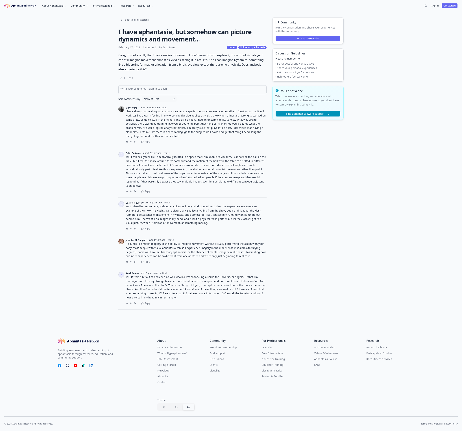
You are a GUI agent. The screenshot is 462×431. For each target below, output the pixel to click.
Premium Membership (223, 347)
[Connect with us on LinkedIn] (91, 365)
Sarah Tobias (132, 273)
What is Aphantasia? (169, 347)
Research (125, 5)
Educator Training (273, 364)
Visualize (215, 370)
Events (214, 364)
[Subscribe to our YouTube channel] (75, 365)
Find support (217, 353)
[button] (134, 19)
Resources (144, 5)
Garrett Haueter (134, 202)
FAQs (317, 364)
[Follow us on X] (67, 365)
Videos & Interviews (326, 353)
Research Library (376, 347)
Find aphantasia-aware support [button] (305, 113)
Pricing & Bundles (273, 376)
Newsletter (164, 370)
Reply (147, 141)
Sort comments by (129, 99)
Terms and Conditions (432, 423)
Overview (267, 347)
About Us (162, 376)
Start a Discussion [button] (309, 38)
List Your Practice (272, 370)
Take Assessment (167, 359)
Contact (162, 382)
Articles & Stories (324, 347)
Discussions (217, 359)
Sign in (435, 5)
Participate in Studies (379, 353)
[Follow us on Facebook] (59, 365)
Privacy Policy (451, 423)
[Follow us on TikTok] (83, 365)
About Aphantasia (53, 5)
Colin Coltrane (133, 153)
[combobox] (159, 99)
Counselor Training (273, 359)
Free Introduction (272, 353)
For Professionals (102, 5)
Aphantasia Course (325, 359)
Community (78, 5)
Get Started (449, 5)
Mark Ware (131, 107)
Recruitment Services (379, 359)
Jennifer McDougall (136, 240)
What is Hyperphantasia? (172, 353)
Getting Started (166, 364)
